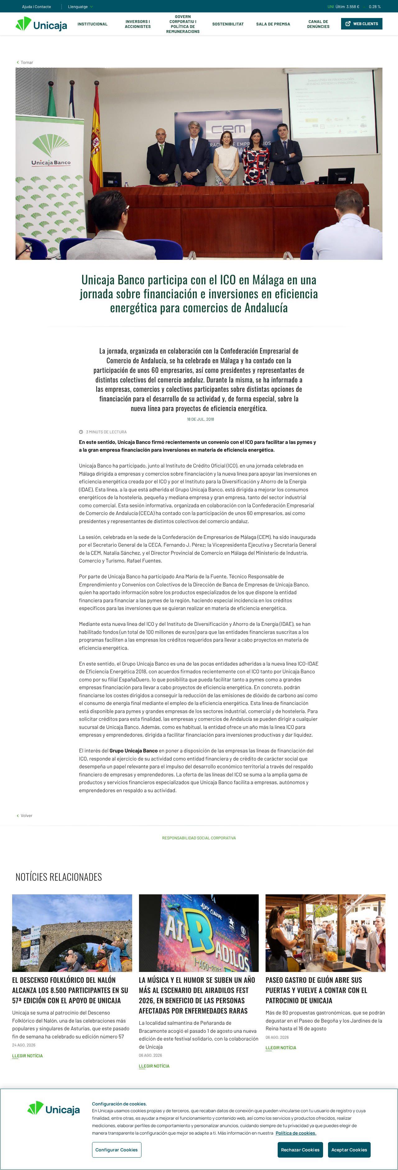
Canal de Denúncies (318, 24)
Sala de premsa (273, 23)
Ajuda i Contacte (36, 6)
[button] (24, 62)
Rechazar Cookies (300, 1150)
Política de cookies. (296, 1133)
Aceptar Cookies (349, 1150)
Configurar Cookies (116, 1150)
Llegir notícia (27, 1055)
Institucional (93, 23)
